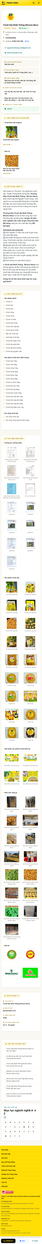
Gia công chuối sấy (11, 413)
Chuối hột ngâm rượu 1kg (15, 407)
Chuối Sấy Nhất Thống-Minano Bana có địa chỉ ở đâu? (20, 1050)
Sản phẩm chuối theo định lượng (16, 357)
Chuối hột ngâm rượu (13, 341)
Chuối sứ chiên (11, 319)
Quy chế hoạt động (8, 1162)
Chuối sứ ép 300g (12, 372)
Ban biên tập (5, 1154)
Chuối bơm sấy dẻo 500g (14, 404)
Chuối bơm (9, 309)
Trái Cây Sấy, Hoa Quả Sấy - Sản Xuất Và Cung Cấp (20, 93)
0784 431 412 (17, 41)
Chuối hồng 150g (12, 375)
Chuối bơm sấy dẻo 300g (14, 400)
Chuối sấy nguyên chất (14, 351)
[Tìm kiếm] (34, 3)
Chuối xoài (9, 305)
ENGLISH (4, 1186)
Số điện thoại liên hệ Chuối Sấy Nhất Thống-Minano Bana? (19, 1057)
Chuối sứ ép (10, 316)
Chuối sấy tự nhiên (12, 330)
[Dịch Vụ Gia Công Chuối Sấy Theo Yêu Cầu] (11, 160)
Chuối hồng (10, 312)
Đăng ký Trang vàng (8, 1170)
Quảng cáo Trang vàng (9, 1174)
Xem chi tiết (6, 144)
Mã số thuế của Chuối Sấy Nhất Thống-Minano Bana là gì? (19, 1080)
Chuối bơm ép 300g (12, 389)
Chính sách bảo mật (8, 1166)
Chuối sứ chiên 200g (13, 382)
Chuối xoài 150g (11, 361)
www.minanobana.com (14, 53)
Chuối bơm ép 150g (12, 386)
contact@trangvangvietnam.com (10, 1231)
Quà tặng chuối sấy (12, 337)
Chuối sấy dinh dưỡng (13, 348)
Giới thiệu (4, 1150)
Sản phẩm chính (10, 298)
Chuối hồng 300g (12, 379)
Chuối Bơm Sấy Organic (13, 122)
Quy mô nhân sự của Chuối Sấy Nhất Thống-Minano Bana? (19, 1095)
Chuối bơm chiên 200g (13, 393)
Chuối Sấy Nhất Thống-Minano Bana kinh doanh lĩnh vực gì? (19, 1064)
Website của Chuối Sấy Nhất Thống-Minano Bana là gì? (18, 1072)
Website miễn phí (7, 1178)
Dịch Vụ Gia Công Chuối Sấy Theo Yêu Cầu (11, 170)
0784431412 (11, 38)
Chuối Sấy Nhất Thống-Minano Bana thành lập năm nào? (19, 1087)
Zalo (28, 41)
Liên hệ (4, 1182)
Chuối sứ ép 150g (12, 368)
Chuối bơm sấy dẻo (12, 326)
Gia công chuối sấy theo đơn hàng (17, 420)
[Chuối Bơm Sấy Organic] (11, 131)
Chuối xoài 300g (11, 364)
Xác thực (4, 1158)
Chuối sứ (9, 302)
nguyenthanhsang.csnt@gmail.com (19, 48)
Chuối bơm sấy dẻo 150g (14, 396)
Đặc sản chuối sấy (12, 334)
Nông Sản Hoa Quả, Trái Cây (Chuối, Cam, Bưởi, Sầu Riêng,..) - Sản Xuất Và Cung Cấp (19, 99)
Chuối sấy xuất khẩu (13, 344)
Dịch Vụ (7, 151)
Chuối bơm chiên (12, 323)
